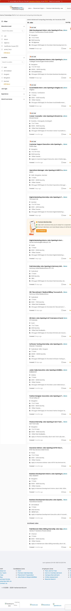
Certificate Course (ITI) (11, 46)
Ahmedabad (7, 71)
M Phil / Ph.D (7, 49)
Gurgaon (6, 74)
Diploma (6, 43)
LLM (5, 36)
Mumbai (6, 81)
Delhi (5, 67)
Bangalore (7, 78)
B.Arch (6, 39)
